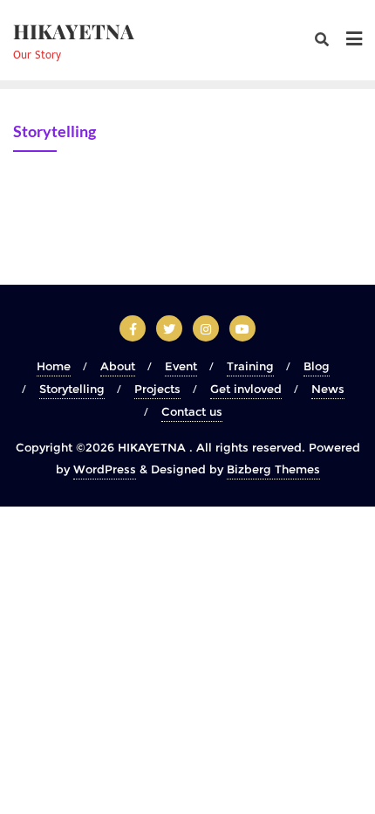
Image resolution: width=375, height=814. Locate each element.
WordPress (104, 469)
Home (54, 366)
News (327, 389)
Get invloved (246, 389)
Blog (316, 366)
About (117, 366)
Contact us (191, 411)
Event (181, 366)
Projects (157, 389)
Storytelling (72, 389)
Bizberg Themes (273, 469)
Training (250, 366)
